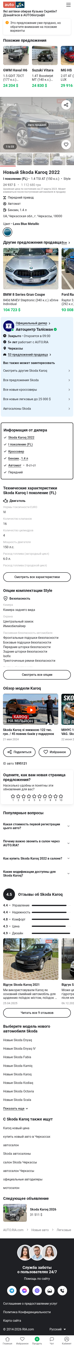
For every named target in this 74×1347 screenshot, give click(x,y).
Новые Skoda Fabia (17, 1057)
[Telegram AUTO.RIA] (12, 1290)
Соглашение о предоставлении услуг (30, 1303)
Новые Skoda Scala (17, 1100)
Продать (37, 1343)
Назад (11, 105)
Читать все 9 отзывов (37, 1013)
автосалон (11, 1145)
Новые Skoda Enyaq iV (19, 1048)
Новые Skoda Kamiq (17, 1066)
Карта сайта (12, 1320)
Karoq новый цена (16, 1128)
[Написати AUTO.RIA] (49, 1290)
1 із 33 (10, 146)
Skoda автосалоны (17, 1154)
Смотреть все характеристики (37, 577)
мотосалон (11, 1188)
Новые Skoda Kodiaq (18, 1083)
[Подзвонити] (62, 1290)
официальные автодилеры (22, 1179)
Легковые (64, 1230)
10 (61, 800)
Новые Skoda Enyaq (17, 1040)
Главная (7, 1343)
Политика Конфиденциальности (27, 1312)
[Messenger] (24, 1290)
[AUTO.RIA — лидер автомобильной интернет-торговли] (13, 5)
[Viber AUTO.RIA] (37, 1290)
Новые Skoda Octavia (18, 1091)
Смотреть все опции (37, 675)
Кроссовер (16, 451)
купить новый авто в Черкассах (26, 1136)
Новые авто (40, 1230)
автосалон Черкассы (18, 1171)
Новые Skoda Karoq (17, 1074)
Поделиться (22, 752)
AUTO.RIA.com (13, 1230)
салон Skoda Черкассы (20, 1162)
